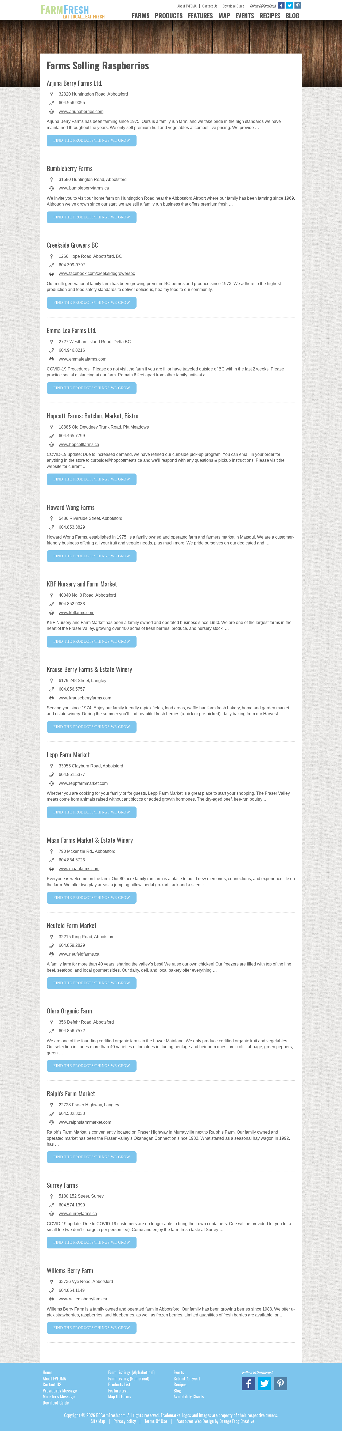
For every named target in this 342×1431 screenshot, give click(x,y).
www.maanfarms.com (79, 868)
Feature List (118, 1390)
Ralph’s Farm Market (71, 1093)
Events (179, 1372)
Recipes (180, 1384)
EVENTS (244, 15)
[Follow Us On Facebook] (281, 5)
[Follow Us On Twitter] (289, 5)
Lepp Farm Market (68, 754)
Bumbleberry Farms (69, 168)
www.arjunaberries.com (81, 111)
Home (47, 1372)
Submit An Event (187, 1378)
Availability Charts (189, 1396)
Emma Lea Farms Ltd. (71, 330)
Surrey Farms (62, 1185)
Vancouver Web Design (195, 1421)
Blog (177, 1390)
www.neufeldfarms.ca (79, 954)
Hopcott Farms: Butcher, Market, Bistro (92, 415)
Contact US (52, 1384)
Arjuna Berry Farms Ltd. (74, 83)
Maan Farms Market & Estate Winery (90, 840)
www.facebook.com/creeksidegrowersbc (97, 273)
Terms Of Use (155, 1421)
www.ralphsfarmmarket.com (85, 1122)
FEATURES (200, 15)
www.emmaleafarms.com (82, 359)
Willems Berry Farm (70, 1270)
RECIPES (269, 15)
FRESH (72, 10)
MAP (224, 15)
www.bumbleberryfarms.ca (84, 188)
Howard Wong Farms (71, 507)
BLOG (292, 15)
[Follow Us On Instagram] (297, 5)
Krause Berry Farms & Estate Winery (89, 669)
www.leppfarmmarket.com (83, 783)
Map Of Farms (119, 1396)
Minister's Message (59, 1396)
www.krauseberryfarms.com (85, 698)
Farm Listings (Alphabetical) (131, 1372)
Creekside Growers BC (72, 244)
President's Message (60, 1390)
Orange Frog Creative (236, 1421)
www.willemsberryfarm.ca (83, 1299)
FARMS (141, 15)
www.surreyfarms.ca (78, 1213)
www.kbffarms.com (76, 612)
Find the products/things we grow (91, 140)
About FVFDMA (187, 6)
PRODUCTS (169, 15)
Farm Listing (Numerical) (128, 1378)
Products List (119, 1384)
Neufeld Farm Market (71, 925)
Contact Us (209, 6)
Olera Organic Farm (69, 1010)
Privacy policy (125, 1421)
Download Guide (233, 6)
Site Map (98, 1421)
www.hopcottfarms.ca (79, 444)
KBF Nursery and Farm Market (82, 583)
